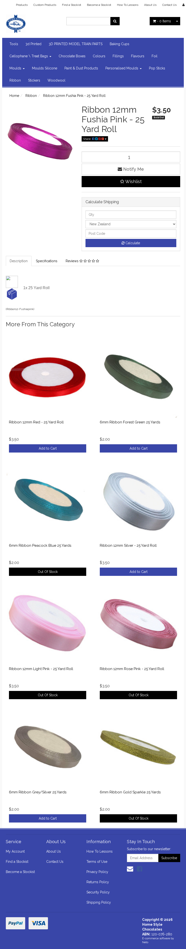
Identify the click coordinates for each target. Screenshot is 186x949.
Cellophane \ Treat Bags (29, 56)
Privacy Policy (97, 872)
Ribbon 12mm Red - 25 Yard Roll (36, 422)
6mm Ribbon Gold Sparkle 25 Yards (130, 792)
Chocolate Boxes (72, 56)
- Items (164, 21)
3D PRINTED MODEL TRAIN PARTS (75, 44)
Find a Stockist (71, 5)
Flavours (137, 56)
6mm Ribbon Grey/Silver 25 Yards (37, 792)
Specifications (46, 261)
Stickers (34, 80)
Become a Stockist (99, 5)
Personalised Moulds (122, 68)
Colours (99, 56)
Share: (87, 139)
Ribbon (15, 80)
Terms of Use (96, 862)
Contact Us (169, 5)
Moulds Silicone (44, 68)
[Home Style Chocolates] (32, 22)
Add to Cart (48, 448)
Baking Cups (119, 44)
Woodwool (56, 80)
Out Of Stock (48, 572)
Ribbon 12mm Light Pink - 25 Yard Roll (41, 669)
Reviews (72, 261)
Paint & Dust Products (81, 68)
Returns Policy (97, 882)
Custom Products (44, 5)
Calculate (132, 243)
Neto (145, 942)
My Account (15, 851)
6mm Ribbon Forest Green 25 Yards (130, 422)
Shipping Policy (98, 902)
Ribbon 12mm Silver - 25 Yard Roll (128, 545)
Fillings (118, 56)
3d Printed (33, 44)
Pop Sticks (157, 68)
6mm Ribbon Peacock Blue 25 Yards (40, 545)
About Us (150, 5)
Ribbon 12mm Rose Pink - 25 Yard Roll (132, 669)
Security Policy (98, 892)
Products (22, 5)
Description (19, 261)
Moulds (15, 68)
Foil (154, 56)
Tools (13, 44)
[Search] (115, 21)
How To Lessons (127, 5)
